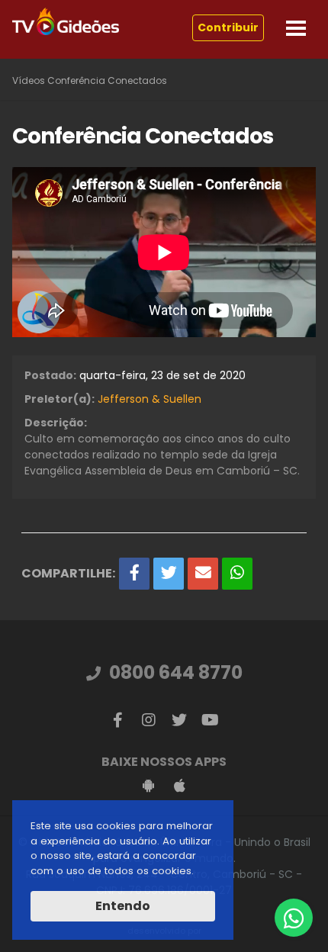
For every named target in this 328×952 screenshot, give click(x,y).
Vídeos (28, 80)
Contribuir (228, 27)
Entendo (122, 906)
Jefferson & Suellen (149, 399)
